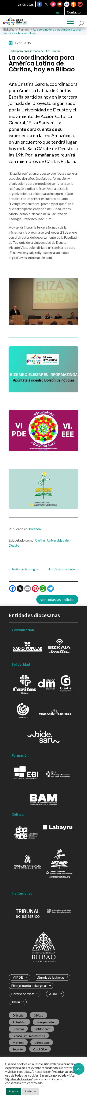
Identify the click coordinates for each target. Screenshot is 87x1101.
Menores (18, 1042)
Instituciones (42, 1029)
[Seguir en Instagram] (53, 4)
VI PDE (18, 977)
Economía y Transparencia (29, 1035)
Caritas (40, 540)
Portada (35, 529)
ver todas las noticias (57, 599)
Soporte (18, 1049)
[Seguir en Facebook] (39, 4)
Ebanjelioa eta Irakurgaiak (29, 986)
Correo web (41, 1042)
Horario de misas (23, 994)
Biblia (16, 1002)
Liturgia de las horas (50, 977)
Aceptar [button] (14, 1091)
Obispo (38, 1015)
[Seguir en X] (46, 4)
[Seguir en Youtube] (60, 4)
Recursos (18, 1029)
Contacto (74, 12)
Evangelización (46, 1022)
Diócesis (18, 1015)
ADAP (53, 994)
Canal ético (40, 1049)
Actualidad (19, 1022)
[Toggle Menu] (70, 21)
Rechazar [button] (30, 1091)
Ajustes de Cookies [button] (19, 1079)
